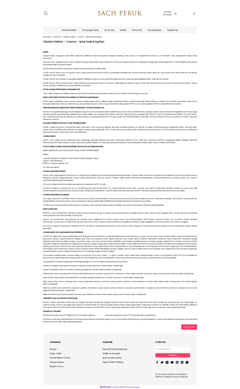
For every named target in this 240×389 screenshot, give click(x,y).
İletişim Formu (56, 366)
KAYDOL (173, 355)
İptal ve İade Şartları (112, 357)
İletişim (53, 349)
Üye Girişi (167, 12)
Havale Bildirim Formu (60, 357)
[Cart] (188, 13)
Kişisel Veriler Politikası (113, 362)
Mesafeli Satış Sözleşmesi (115, 349)
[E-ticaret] (120, 387)
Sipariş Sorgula (57, 362)
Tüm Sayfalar (189, 327)
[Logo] (120, 13)
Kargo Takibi (56, 353)
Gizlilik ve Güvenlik (111, 353)
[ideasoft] (105, 387)
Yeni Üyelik (167, 14)
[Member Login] (175, 13)
